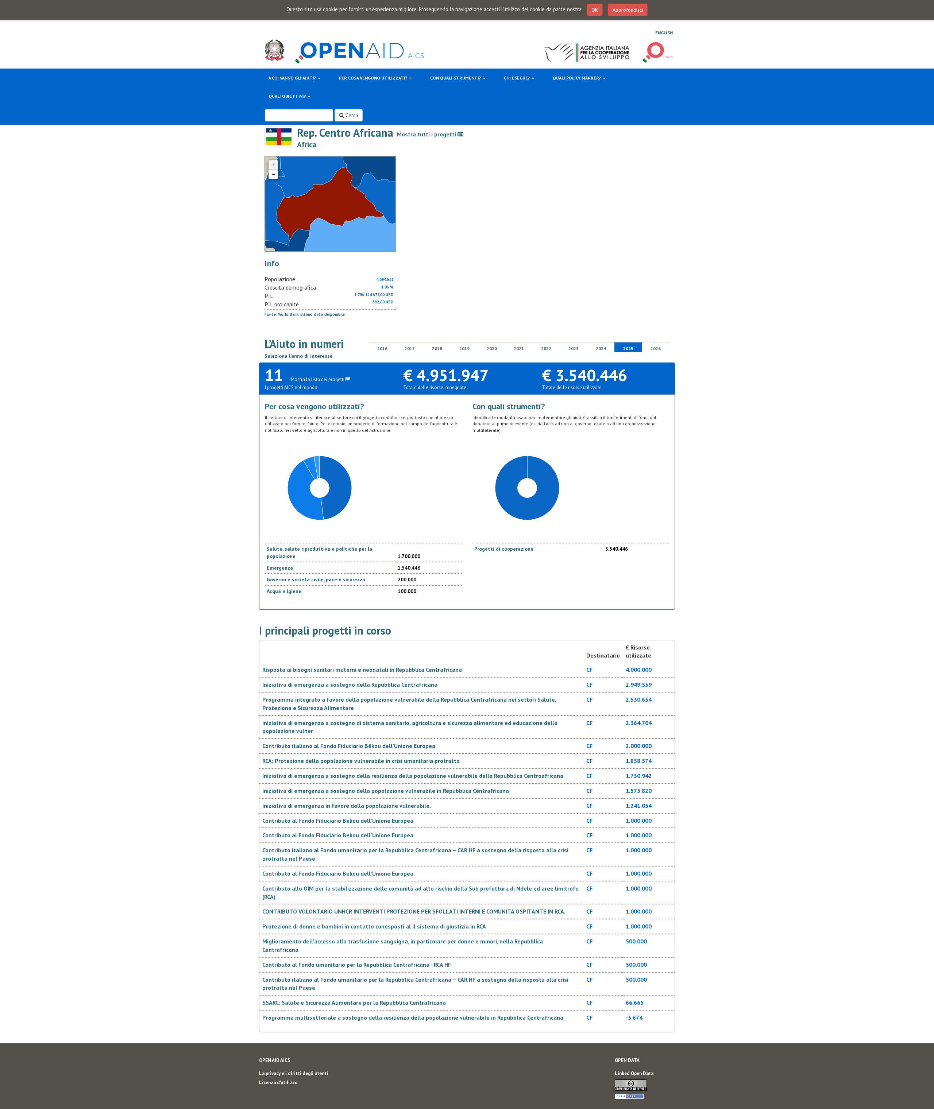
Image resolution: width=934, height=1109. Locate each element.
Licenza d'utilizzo (278, 1082)
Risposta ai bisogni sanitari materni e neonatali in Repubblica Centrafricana (362, 669)
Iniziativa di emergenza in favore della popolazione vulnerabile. (346, 805)
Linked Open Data (634, 1073)
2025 (628, 348)
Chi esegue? (517, 78)
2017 (410, 348)
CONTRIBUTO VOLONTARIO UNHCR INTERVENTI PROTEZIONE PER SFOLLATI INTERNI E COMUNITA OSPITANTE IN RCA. (414, 911)
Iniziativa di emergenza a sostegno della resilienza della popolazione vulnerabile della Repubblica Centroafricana (412, 775)
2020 (492, 348)
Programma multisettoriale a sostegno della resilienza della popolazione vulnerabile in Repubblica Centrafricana (412, 1017)
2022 (546, 348)
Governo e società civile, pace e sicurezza (316, 579)
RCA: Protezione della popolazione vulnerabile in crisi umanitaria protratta (361, 760)
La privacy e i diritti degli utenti (293, 1073)
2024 (601, 348)
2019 (464, 348)
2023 (573, 348)
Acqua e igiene (284, 591)
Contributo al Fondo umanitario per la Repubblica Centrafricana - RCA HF (356, 964)
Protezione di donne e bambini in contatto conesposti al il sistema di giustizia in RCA (374, 926)
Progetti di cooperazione (503, 549)
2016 (382, 348)
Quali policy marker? (577, 78)
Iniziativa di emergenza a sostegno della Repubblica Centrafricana (349, 684)
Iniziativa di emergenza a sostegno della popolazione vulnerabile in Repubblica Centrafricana (385, 790)
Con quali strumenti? (456, 78)
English (664, 32)
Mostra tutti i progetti (427, 134)
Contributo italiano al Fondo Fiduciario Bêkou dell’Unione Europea (348, 745)
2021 (519, 348)
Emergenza (280, 568)
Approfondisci (628, 10)
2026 (656, 348)
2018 (437, 348)
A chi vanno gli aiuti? (293, 78)
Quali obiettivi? (288, 96)
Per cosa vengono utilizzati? (373, 78)
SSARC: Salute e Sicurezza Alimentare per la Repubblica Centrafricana (354, 1002)
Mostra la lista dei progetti (318, 379)
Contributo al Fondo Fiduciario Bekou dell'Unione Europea (337, 820)
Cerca (351, 115)
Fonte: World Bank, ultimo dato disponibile (305, 314)
